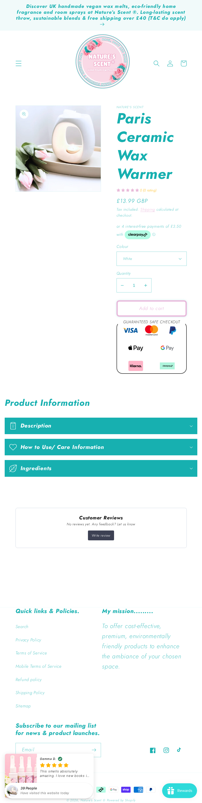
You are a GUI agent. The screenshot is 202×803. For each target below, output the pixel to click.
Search (22, 626)
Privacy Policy (28, 640)
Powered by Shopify (121, 800)
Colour (122, 246)
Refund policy (29, 679)
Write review (101, 535)
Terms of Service (31, 653)
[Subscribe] (94, 750)
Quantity (124, 273)
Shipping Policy (30, 692)
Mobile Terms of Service (39, 666)
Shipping (147, 209)
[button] (18, 63)
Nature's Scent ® (93, 800)
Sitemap (23, 706)
